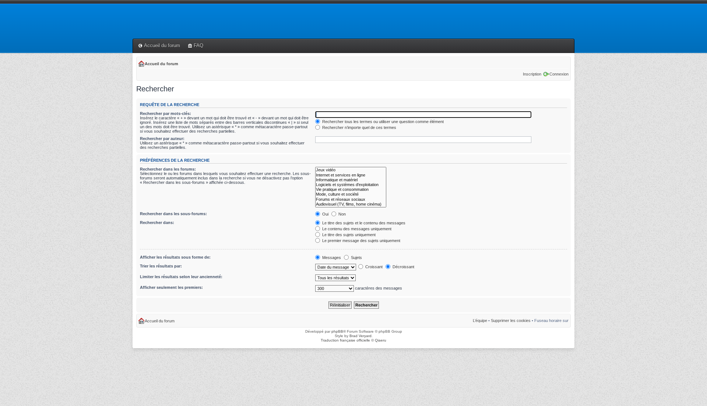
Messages (331, 257)
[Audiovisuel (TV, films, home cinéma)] (351, 204)
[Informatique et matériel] (351, 180)
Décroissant (402, 267)
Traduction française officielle (345, 340)
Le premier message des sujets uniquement (360, 240)
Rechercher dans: (157, 222)
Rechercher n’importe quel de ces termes (358, 127)
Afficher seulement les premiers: (171, 287)
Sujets (356, 257)
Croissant (373, 267)
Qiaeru (380, 340)
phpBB (337, 331)
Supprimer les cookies (511, 320)
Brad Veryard (360, 336)
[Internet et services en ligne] (351, 175)
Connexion (559, 74)
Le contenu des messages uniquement (356, 229)
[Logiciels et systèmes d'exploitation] (351, 184)
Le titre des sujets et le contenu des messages (363, 223)
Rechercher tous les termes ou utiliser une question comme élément (382, 121)
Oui (324, 214)
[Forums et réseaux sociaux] (351, 199)
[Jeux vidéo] (351, 170)
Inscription (532, 74)
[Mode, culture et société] (351, 194)
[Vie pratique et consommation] (351, 189)
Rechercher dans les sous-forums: (173, 213)
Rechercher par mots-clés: (165, 113)
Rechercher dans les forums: (168, 169)
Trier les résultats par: (161, 266)
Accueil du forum (162, 45)
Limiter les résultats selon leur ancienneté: (181, 276)
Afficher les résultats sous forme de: (175, 257)
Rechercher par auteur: (162, 138)
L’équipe (480, 320)
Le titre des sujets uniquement (348, 234)
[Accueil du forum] (137, 9)
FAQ (198, 45)
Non (341, 214)
